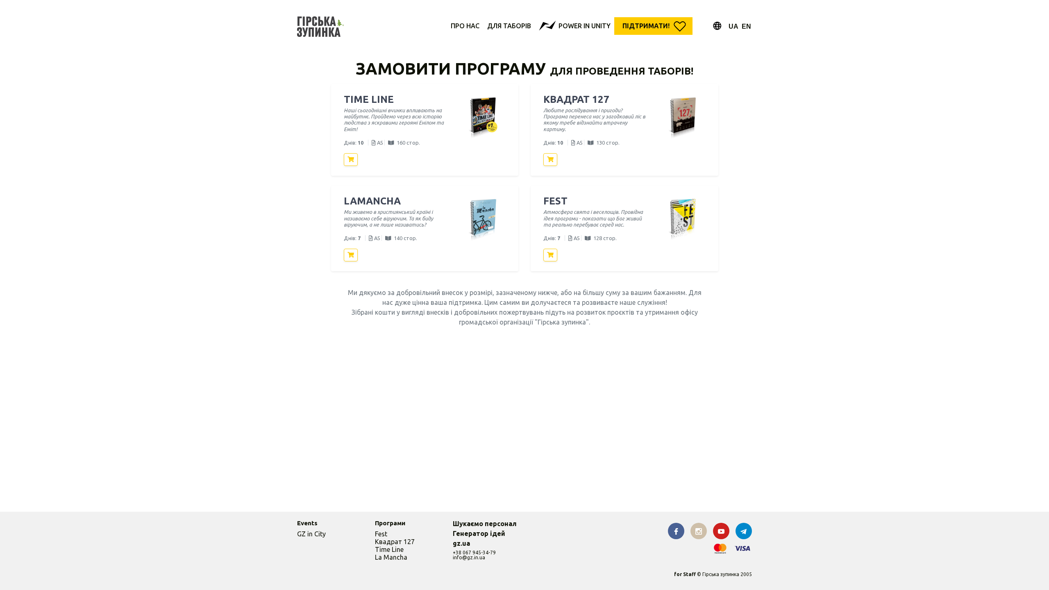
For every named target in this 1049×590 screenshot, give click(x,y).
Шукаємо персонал (485, 523)
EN (746, 26)
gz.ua (461, 543)
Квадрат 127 (395, 541)
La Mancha (391, 557)
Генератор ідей (479, 533)
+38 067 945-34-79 (474, 552)
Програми (390, 523)
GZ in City (311, 534)
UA (733, 26)
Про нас (465, 26)
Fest (381, 534)
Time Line (389, 549)
